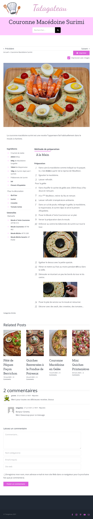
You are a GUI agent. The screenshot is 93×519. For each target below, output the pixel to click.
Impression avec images (80, 58)
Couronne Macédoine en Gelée (56, 365)
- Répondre (34, 396)
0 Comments (8, 378)
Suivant (84, 48)
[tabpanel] (60, 160)
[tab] (42, 154)
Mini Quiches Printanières (80, 365)
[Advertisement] (19, 255)
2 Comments (78, 374)
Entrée (13, 313)
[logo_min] (11, 3)
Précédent (9, 48)
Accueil (6, 52)
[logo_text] (50, 5)
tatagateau (19, 408)
